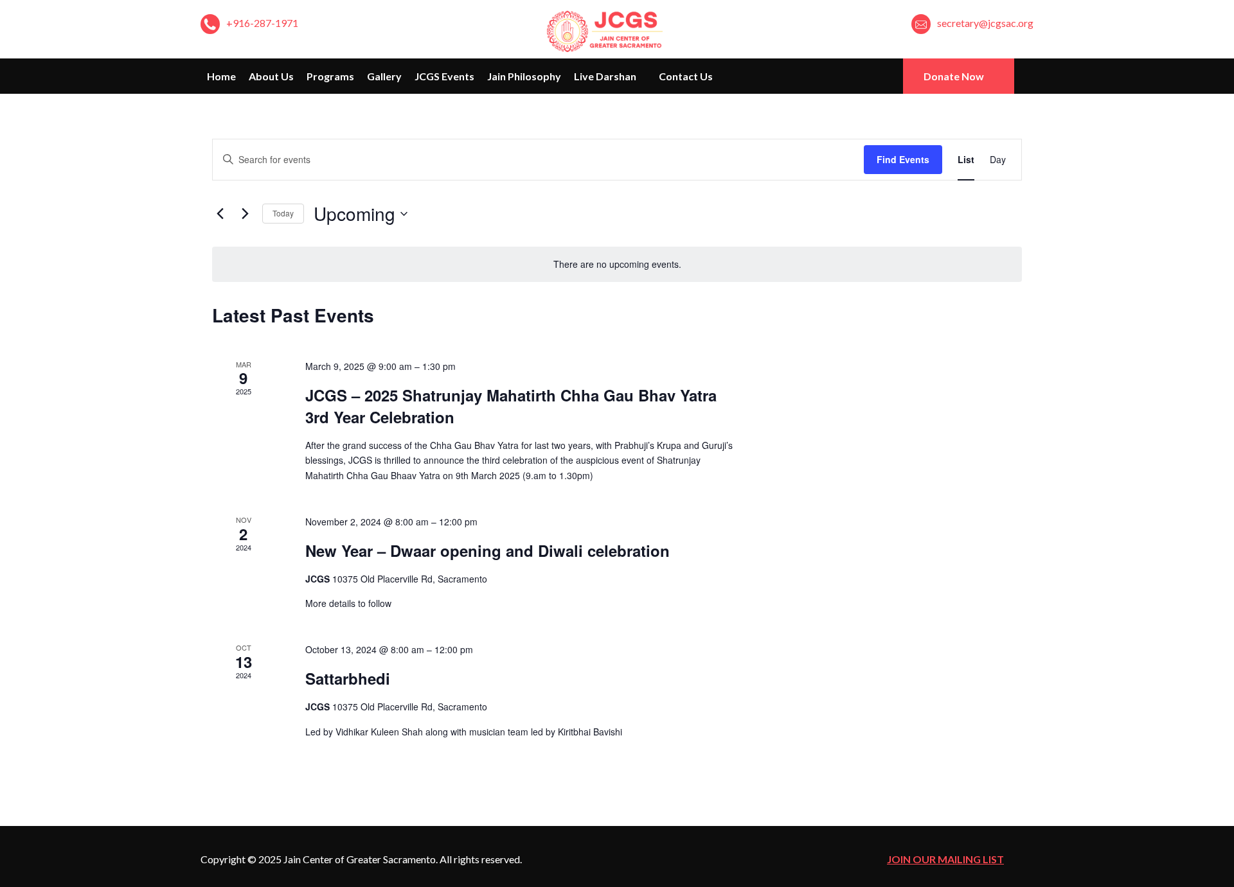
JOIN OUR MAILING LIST (945, 859)
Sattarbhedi (347, 678)
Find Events (903, 159)
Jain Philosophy (524, 76)
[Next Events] (245, 214)
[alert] (617, 264)
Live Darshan (606, 76)
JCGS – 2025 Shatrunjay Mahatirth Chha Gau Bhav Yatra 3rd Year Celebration (511, 406)
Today (283, 212)
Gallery (384, 76)
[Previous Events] (220, 214)
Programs (330, 76)
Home (221, 76)
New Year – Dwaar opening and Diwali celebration (487, 550)
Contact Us (686, 76)
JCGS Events (444, 76)
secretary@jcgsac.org (985, 23)
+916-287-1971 (262, 23)
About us (271, 76)
